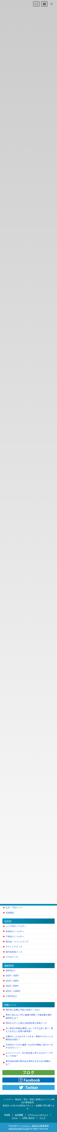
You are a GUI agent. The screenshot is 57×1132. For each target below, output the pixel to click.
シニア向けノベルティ (16, 926)
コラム (15, 1118)
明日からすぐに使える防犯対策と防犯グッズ (26, 1023)
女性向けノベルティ (15, 931)
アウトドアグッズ (14, 947)
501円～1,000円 (13, 991)
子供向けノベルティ (15, 936)
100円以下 (10, 970)
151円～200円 (12, 981)
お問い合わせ (28, 1118)
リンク (42, 1118)
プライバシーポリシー (38, 1115)
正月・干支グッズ (14, 907)
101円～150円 (12, 975)
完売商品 (10, 913)
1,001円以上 (11, 996)
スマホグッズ (12, 957)
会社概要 (19, 1115)
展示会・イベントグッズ (17, 941)
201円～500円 (12, 986)
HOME (7, 1115)
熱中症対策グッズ (14, 952)
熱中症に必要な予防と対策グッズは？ (23, 1010)
